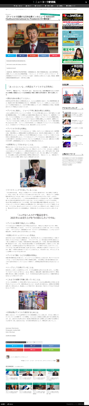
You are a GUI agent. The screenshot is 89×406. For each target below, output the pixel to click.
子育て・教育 (50, 5)
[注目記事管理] (72, 103)
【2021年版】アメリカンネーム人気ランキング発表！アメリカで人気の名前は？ (77, 114)
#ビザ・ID (75, 158)
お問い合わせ (10, 404)
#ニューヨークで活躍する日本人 (68, 160)
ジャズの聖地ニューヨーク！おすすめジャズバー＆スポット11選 (77, 144)
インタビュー (30, 342)
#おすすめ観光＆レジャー (67, 158)
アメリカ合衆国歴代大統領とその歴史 (77, 136)
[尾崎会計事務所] (72, 62)
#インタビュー (65, 162)
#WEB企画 (65, 164)
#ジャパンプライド (72, 162)
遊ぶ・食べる (19, 5)
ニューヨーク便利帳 (77, 404)
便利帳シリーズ (71, 5)
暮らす (29, 5)
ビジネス (39, 5)
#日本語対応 (80, 158)
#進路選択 (79, 162)
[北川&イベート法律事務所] (72, 28)
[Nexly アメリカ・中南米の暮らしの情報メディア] (72, 45)
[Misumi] (72, 79)
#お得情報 (70, 164)
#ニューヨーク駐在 (79, 160)
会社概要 (3, 404)
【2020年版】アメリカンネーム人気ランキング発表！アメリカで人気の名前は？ (77, 122)
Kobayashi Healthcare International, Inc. (16, 60)
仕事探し (61, 5)
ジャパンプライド (38, 342)
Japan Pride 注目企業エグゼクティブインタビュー (16, 342)
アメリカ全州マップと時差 (77, 128)
